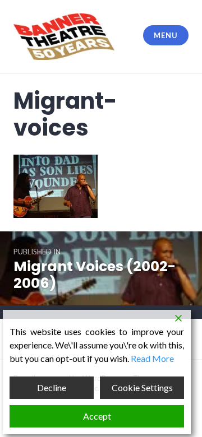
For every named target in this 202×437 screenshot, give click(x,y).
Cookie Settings (142, 387)
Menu (165, 35)
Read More (152, 358)
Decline (51, 387)
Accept (97, 416)
